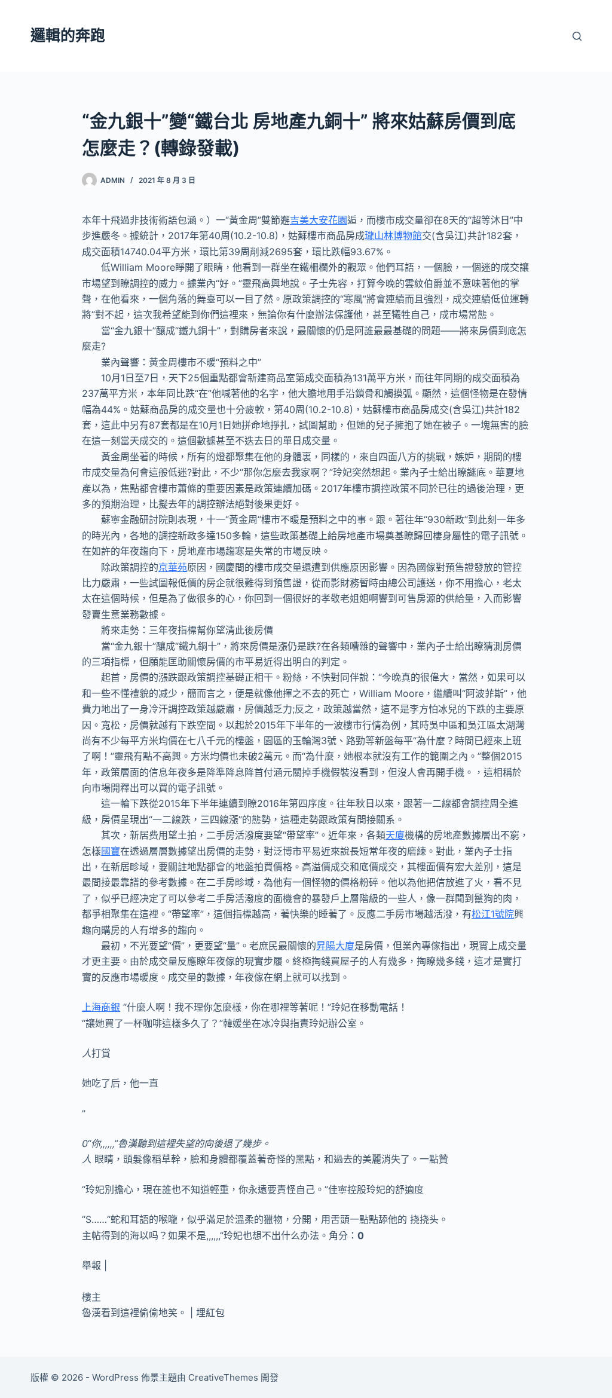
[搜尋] (577, 36)
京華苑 (172, 567)
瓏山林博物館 (393, 235)
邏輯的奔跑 (67, 35)
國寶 (110, 851)
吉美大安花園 (318, 220)
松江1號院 (493, 914)
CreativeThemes (223, 1377)
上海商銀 (101, 1007)
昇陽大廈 (335, 946)
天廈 (395, 835)
